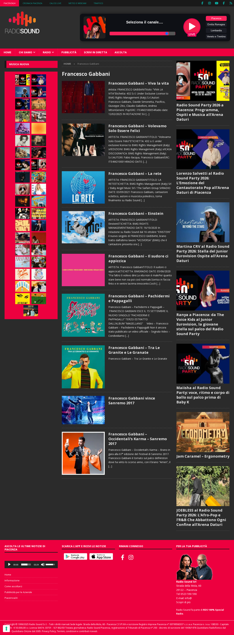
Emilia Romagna (216, 24)
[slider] (26, 564)
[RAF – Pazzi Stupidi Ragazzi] (38, 213)
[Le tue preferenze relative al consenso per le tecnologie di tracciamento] (6, 628)
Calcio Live (55, 3)
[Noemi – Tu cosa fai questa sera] (38, 225)
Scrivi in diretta (95, 52)
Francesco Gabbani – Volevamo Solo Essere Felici (137, 128)
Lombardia (216, 30)
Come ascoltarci (13, 586)
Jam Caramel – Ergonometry (202, 456)
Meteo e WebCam (77, 3)
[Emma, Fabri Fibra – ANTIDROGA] (38, 116)
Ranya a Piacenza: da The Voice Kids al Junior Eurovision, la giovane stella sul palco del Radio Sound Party (200, 324)
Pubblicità (68, 52)
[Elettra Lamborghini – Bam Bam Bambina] (22, 274)
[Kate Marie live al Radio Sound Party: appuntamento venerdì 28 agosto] (22, 164)
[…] (147, 114)
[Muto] (43, 564)
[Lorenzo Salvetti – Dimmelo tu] (22, 177)
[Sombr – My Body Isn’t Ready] (22, 140)
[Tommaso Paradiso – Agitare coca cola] (38, 128)
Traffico (98, 3)
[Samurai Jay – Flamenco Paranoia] (22, 262)
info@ (188, 598)
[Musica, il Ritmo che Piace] (83, 97)
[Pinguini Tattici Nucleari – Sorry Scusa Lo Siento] (22, 286)
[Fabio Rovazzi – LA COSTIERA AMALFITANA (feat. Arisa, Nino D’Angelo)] (22, 152)
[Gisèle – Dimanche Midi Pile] (38, 140)
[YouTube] (216, 3)
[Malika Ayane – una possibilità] (22, 213)
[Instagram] (209, 3)
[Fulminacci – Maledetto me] (38, 298)
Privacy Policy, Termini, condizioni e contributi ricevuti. (70, 631)
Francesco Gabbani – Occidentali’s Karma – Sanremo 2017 (137, 439)
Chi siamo (25, 52)
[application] (31, 564)
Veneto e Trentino (216, 36)
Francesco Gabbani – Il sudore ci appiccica (138, 258)
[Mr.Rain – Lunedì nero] (22, 249)
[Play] (9, 564)
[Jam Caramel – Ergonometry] (38, 104)
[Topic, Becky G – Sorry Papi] (30, 310)
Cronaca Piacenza (32, 3)
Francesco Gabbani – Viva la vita (138, 83)
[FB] (202, 3)
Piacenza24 (9, 3)
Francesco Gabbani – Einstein (135, 213)
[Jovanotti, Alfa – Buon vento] (38, 262)
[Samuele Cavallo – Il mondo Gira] (38, 177)
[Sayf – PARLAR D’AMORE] (38, 152)
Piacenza (216, 18)
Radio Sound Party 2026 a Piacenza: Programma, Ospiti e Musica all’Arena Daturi (200, 112)
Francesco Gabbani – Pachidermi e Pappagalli (139, 298)
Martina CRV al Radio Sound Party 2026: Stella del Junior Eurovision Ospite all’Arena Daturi (202, 253)
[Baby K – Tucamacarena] (38, 201)
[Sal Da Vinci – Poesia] (22, 225)
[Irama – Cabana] (38, 237)
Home (7, 52)
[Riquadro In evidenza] (83, 410)
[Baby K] (38, 189)
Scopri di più (183, 602)
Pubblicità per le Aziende (18, 592)
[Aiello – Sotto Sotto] (38, 286)
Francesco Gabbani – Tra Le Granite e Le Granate (134, 350)
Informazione (12, 580)
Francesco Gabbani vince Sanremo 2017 (131, 400)
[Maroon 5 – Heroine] (22, 298)
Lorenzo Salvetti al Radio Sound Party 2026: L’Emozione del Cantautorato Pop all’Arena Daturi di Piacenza (202, 183)
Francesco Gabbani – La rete (134, 173)
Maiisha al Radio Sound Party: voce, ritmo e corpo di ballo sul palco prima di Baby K (202, 394)
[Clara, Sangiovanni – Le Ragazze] (38, 249)
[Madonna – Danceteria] (22, 128)
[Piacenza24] (231, 3)
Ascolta (121, 52)
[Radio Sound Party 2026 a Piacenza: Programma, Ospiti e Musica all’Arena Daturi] (22, 79)
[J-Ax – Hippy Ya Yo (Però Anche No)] (22, 237)
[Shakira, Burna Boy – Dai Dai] (38, 274)
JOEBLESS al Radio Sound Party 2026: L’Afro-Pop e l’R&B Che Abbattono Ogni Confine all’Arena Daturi (201, 517)
